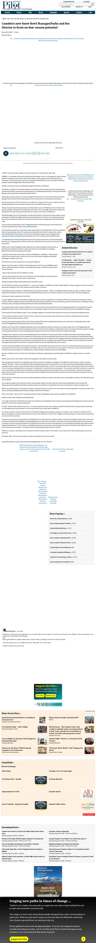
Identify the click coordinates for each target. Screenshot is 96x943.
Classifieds (86, 2)
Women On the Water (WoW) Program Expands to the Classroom (16, 749)
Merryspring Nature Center (10, 729)
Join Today (39, 695)
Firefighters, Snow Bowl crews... (61, 533)
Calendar (53, 12)
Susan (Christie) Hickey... (58, 528)
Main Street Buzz (10, 713)
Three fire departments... (59, 518)
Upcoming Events (10, 827)
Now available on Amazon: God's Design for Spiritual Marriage (19, 740)
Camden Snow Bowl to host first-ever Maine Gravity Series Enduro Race (23, 832)
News (19, 12)
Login (89, 7)
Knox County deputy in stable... (60, 523)
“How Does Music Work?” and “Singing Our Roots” (66, 749)
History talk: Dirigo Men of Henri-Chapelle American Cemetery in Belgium (22, 850)
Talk (30, 12)
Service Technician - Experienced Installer (15, 804)
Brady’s (51, 719)
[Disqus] (48, 600)
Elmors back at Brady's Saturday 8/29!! (63, 718)
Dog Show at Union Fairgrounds (59, 831)
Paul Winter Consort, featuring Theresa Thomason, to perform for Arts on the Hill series (71, 858)
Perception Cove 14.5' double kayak (60, 771)
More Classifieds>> (88, 814)
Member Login (50, 695)
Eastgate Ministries (7, 743)
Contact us (79, 7)
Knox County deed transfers (60, 562)
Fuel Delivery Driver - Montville (11, 779)
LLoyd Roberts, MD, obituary (60, 547)
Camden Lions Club (54, 735)
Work (41, 12)
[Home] (12, 5)
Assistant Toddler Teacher (57, 804)
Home (7, 12)
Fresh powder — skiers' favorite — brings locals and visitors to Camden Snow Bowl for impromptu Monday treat (76, 262)
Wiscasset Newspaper (27, 9)
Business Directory (68, 2)
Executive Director (55, 791)
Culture (79, 12)
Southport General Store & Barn (11, 722)
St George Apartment (55, 779)
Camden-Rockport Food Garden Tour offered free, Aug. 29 (67, 839)
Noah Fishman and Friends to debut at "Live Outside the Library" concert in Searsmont (69, 850)
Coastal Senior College (55, 752)
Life (90, 12)
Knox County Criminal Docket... (61, 538)
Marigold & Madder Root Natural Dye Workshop (64, 844)
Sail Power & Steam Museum (10, 752)
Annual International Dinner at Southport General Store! (18, 719)
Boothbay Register (16, 9)
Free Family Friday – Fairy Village (15, 727)
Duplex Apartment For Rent (10, 791)
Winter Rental (6, 771)
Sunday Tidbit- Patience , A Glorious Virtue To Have (65, 740)
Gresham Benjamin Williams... (60, 552)
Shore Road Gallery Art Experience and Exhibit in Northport (20, 844)
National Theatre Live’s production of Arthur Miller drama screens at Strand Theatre (23, 858)
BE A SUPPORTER (66, 7)
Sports (66, 12)
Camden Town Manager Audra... (61, 557)
